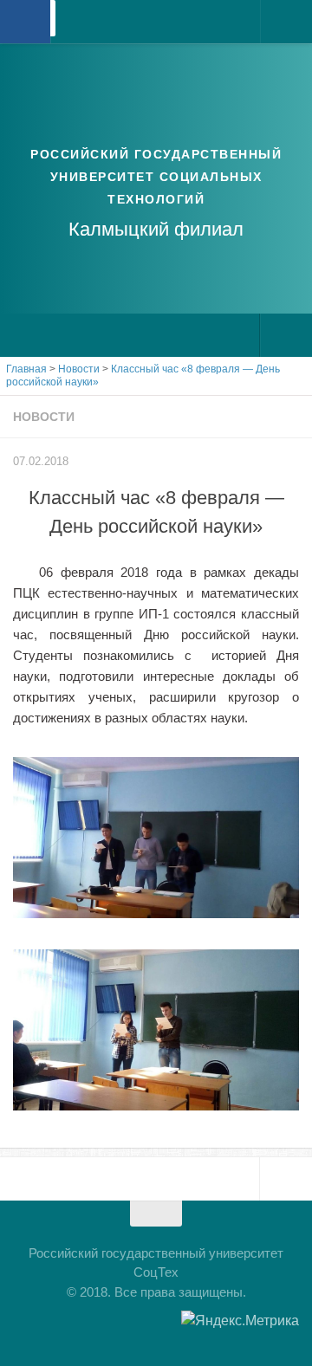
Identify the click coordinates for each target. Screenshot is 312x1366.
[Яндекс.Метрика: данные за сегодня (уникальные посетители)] (240, 1321)
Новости (44, 417)
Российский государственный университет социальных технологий (156, 176)
